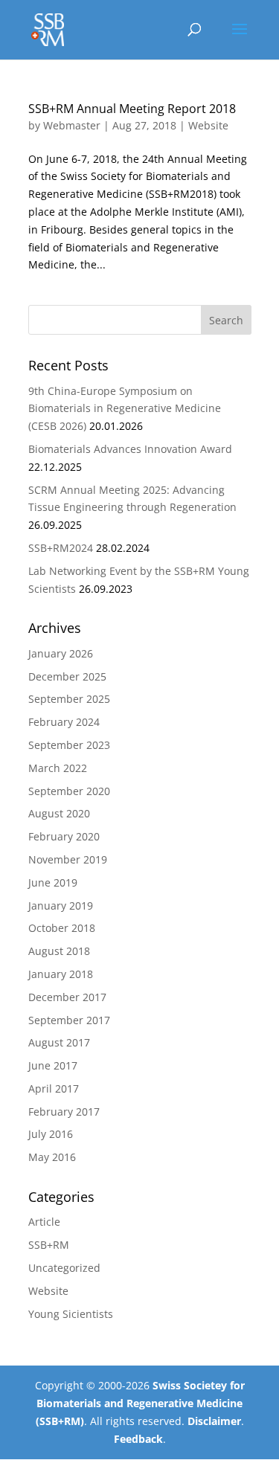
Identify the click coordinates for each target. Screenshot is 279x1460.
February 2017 (64, 1111)
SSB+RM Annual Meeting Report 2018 (132, 108)
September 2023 (69, 745)
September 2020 (69, 791)
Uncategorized (64, 1268)
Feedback (138, 1439)
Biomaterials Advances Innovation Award (130, 449)
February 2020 (64, 836)
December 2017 (67, 997)
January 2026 (60, 653)
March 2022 (57, 768)
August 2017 (59, 1042)
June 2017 (52, 1065)
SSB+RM (48, 1245)
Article (44, 1222)
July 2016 (50, 1134)
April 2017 (53, 1088)
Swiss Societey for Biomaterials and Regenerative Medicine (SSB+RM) (140, 1403)
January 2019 (60, 905)
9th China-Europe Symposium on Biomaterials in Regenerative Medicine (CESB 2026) (124, 409)
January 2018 (60, 974)
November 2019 (67, 859)
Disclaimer (214, 1421)
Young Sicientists (70, 1314)
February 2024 (64, 722)
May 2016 (52, 1157)
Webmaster (71, 125)
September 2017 (69, 1020)
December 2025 (67, 676)
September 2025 (69, 699)
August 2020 (59, 813)
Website (208, 125)
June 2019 (52, 882)
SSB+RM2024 (60, 548)
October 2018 (61, 928)
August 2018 (59, 951)
